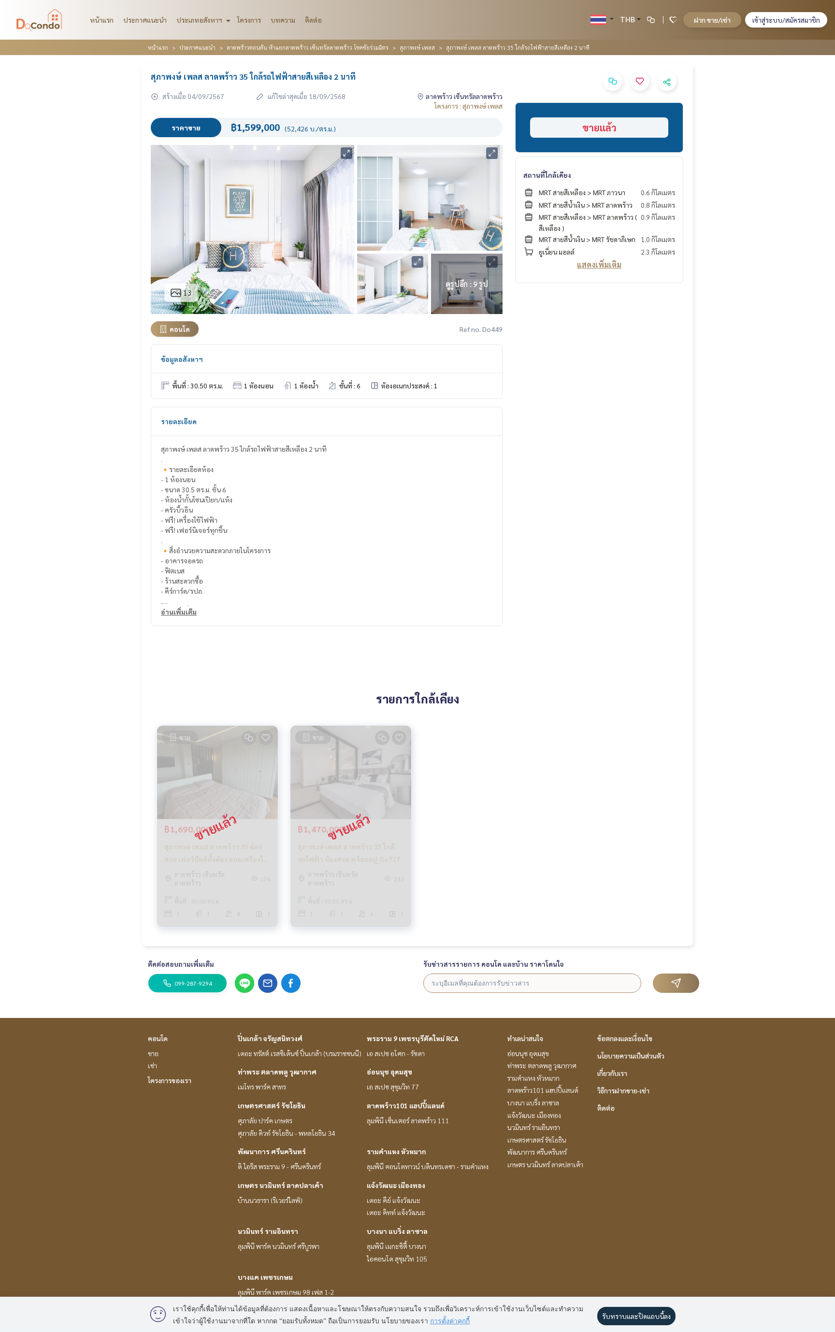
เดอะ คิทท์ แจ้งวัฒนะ (396, 1212)
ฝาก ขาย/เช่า (712, 19)
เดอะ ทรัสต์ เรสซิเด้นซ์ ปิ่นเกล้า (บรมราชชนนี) (299, 1053)
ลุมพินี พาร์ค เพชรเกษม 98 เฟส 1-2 (286, 1292)
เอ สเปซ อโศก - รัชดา (396, 1053)
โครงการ (249, 19)
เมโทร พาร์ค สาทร (262, 1086)
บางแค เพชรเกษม (265, 1277)
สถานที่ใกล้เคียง (547, 175)
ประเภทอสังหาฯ (200, 19)
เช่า (152, 1065)
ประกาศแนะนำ (145, 19)
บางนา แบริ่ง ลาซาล (397, 1231)
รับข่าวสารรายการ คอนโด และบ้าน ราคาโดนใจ (493, 964)
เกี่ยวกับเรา (612, 1073)
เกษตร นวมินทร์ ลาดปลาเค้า (280, 1185)
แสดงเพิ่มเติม (599, 264)
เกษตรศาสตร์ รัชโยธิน (271, 1105)
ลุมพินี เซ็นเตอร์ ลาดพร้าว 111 (408, 1120)
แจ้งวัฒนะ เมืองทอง (396, 1185)
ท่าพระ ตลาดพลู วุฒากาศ (277, 1071)
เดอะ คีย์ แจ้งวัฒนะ (393, 1200)
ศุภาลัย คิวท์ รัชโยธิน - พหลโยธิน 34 (286, 1133)
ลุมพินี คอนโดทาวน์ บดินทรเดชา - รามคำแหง (428, 1166)
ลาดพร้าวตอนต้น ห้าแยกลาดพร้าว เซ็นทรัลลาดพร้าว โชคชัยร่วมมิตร (308, 47)
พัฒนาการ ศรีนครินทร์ (272, 1151)
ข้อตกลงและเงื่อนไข (624, 1038)
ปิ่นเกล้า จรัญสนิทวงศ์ (270, 1038)
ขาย (153, 1053)
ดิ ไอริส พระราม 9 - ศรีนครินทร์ (279, 1166)
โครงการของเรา (169, 1080)
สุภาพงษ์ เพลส (417, 47)
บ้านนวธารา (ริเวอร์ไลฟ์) (270, 1200)
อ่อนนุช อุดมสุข (389, 1071)
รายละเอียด (179, 421)
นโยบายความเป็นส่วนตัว (630, 1055)
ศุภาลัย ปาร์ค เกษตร (265, 1120)
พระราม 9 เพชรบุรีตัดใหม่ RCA (413, 1038)
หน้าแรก (102, 19)
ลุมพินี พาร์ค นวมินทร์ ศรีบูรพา (278, 1246)
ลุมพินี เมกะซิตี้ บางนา (396, 1246)
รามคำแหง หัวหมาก (396, 1151)
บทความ (283, 19)
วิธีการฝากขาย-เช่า (623, 1090)
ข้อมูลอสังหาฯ (182, 359)
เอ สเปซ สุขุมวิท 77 (393, 1086)
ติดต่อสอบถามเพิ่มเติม (181, 964)
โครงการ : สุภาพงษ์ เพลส (468, 105)
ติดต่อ (313, 19)
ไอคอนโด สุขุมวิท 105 (397, 1258)
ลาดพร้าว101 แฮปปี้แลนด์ (406, 1105)
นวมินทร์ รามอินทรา (268, 1231)
